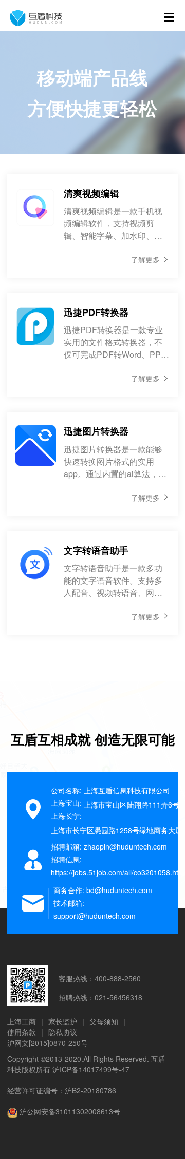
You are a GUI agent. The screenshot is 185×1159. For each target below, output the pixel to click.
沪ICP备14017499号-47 (91, 1069)
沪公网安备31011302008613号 (70, 1111)
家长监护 (62, 1021)
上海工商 (21, 1021)
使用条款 (21, 1032)
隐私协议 (62, 1032)
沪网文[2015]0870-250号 (47, 1043)
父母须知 (103, 1021)
